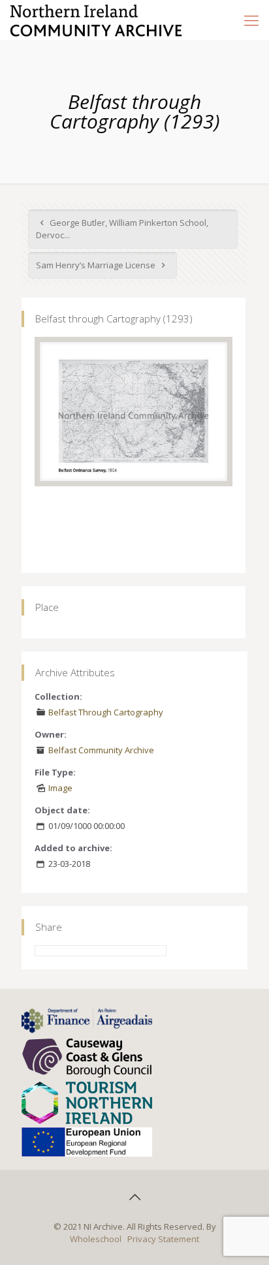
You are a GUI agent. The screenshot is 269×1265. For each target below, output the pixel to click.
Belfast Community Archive (101, 750)
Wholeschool (95, 1239)
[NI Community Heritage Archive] (96, 19)
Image (60, 788)
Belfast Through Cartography (105, 712)
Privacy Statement (163, 1239)
